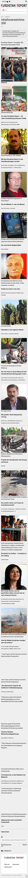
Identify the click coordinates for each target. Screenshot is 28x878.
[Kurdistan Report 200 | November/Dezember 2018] (14, 64)
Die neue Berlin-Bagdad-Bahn (11, 245)
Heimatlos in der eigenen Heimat (12, 330)
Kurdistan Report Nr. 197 (6, 845)
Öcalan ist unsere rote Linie (10, 289)
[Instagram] (5, 1)
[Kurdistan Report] (14, 6)
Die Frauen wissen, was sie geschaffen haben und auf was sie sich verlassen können (12, 593)
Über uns (7, 864)
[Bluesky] (7, 1)
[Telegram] (3, 1)
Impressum (5, 832)
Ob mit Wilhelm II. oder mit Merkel (12, 204)
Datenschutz (8, 867)
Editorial (4, 82)
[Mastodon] (9, 1)
